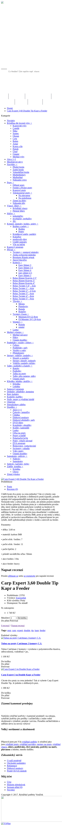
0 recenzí (5, 625)
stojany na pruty (44, 744)
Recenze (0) (12, 489)
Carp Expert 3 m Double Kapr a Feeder (20, 675)
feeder (42, 630)
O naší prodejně (14, 760)
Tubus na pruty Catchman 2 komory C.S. (21, 643)
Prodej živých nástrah (17, 771)
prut (9, 630)
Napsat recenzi (18, 625)
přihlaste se (13, 576)
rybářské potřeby (29, 742)
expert (20, 630)
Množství (5, 618)
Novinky (11, 790)
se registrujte (29, 576)
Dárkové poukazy (15, 768)
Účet (9, 782)
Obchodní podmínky (16, 763)
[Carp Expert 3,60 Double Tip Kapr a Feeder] (22, 479)
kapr (37, 630)
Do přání (5, 620)
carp (14, 630)
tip (32, 630)
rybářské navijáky (28, 744)
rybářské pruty (12, 744)
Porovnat (14, 620)
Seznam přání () (14, 787)
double (27, 630)
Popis (9, 486)
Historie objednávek (16, 784)
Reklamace (12, 765)
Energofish (21, 598)
